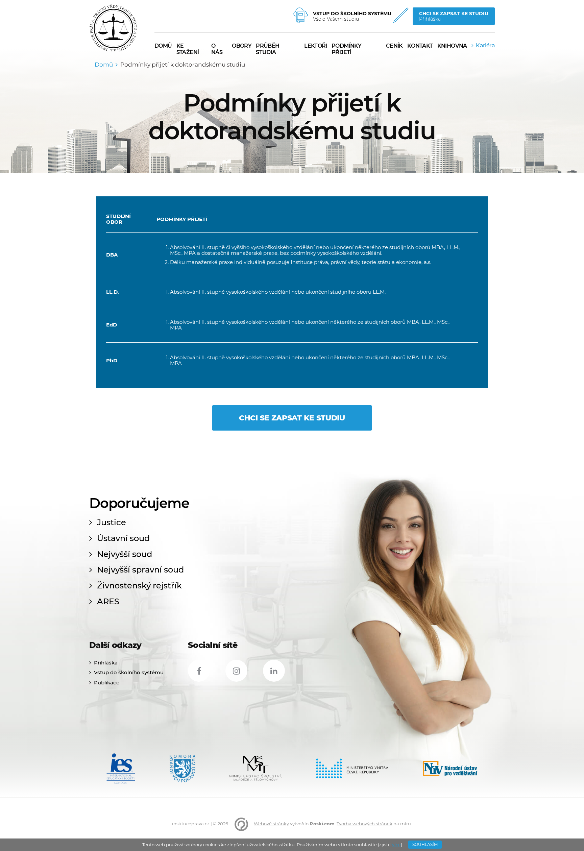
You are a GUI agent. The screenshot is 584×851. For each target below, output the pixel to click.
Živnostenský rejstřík (139, 585)
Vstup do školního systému (129, 672)
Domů (104, 64)
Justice (111, 522)
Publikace (106, 682)
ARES (108, 601)
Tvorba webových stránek (364, 823)
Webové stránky (271, 823)
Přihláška (106, 662)
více (396, 844)
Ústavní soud (123, 538)
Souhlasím (425, 844)
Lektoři (315, 46)
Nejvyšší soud (124, 554)
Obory (241, 46)
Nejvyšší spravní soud (140, 570)
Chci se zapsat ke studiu (292, 417)
